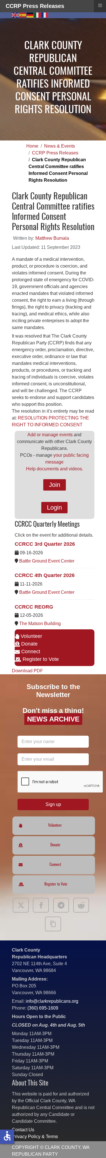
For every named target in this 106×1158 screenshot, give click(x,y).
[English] (15, 14)
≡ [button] (100, 5)
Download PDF (27, 670)
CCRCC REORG (34, 607)
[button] (93, 1145)
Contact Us (23, 1129)
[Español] (23, 14)
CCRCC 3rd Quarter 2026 (45, 544)
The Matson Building (40, 623)
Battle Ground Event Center (46, 561)
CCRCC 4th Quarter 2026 (45, 575)
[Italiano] (37, 14)
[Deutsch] (30, 14)
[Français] (45, 14)
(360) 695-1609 (42, 1008)
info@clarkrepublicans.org (52, 1001)
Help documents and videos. (54, 468)
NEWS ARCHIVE (53, 719)
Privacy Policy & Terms (35, 1136)
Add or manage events (50, 434)
